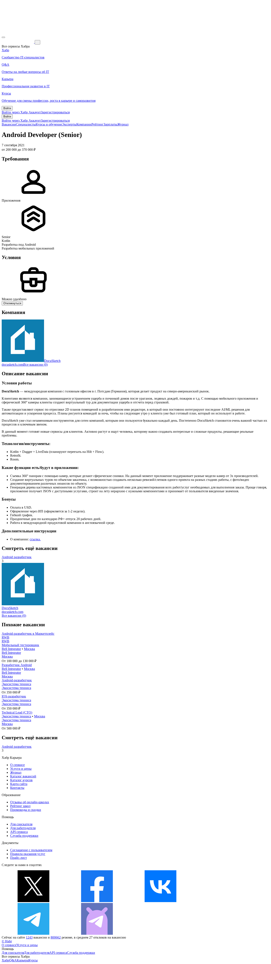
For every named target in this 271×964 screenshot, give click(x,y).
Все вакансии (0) (35, 364)
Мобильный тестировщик (20, 645)
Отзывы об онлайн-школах (29, 802)
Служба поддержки (24, 835)
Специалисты (26, 124)
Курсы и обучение (49, 124)
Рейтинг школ (20, 806)
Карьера (22, 960)
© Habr (7, 941)
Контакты (17, 788)
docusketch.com (12, 364)
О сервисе (17, 765)
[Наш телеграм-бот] (97, 933)
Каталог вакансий (23, 776)
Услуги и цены (21, 768)
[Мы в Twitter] (33, 901)
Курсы (33, 960)
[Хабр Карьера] (18, 42)
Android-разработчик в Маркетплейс (28, 633)
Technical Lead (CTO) (17, 712)
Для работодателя (23, 828)
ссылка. (35, 539)
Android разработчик (17, 557)
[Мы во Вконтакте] (160, 901)
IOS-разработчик (14, 696)
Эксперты (69, 124)
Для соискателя (21, 824)
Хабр (5, 960)
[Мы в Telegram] (33, 933)
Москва (29, 649)
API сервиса (19, 832)
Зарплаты (110, 124)
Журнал (123, 124)
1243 (29, 937)
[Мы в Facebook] (97, 901)
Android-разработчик (17, 680)
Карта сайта (18, 784)
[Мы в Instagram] (224, 901)
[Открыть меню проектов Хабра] (3, 37)
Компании (83, 124)
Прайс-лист (18, 857)
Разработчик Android (17, 665)
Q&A (13, 960)
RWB (5, 637)
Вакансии (9, 124)
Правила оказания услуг (27, 854)
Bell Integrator (11, 649)
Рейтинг (97, 124)
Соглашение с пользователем (31, 850)
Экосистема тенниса (16, 684)
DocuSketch (52, 361)
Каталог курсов (21, 780)
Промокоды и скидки (25, 810)
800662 (56, 937)
